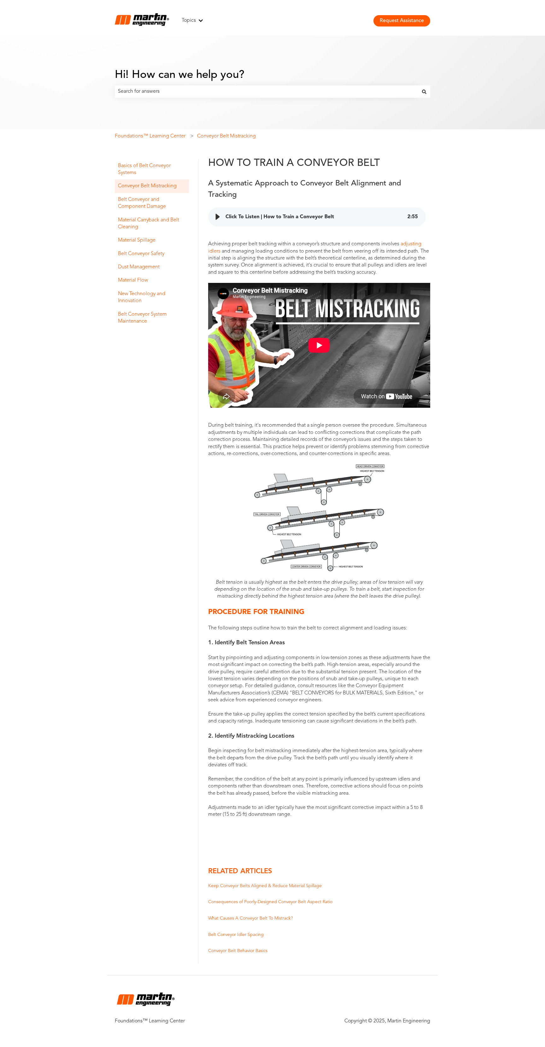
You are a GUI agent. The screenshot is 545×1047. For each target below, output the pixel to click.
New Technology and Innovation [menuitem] (141, 297)
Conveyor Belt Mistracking (226, 136)
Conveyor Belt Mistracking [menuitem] (147, 186)
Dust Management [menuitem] (139, 267)
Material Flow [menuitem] (133, 280)
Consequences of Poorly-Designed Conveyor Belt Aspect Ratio (270, 902)
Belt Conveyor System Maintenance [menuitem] (142, 318)
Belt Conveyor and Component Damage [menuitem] (142, 203)
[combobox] (266, 91)
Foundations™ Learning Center (150, 136)
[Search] (424, 91)
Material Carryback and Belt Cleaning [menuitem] (148, 224)
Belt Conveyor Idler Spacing (236, 935)
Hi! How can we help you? (179, 75)
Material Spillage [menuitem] (136, 240)
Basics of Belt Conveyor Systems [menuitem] (144, 169)
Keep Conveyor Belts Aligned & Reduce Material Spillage (265, 886)
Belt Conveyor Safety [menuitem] (141, 253)
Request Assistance (402, 20)
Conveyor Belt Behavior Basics (237, 951)
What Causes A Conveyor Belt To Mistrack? (250, 918)
